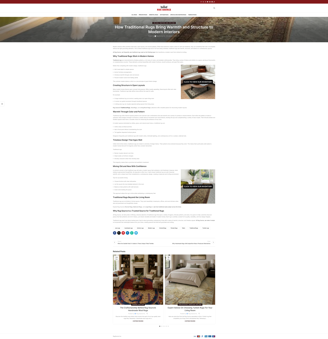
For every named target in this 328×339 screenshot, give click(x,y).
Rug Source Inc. (160, 36)
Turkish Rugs (191, 304)
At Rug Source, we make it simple (205, 220)
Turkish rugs (205, 228)
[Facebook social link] (201, 2)
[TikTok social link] (214, 2)
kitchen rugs (140, 228)
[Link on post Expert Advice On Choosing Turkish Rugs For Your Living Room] (190, 280)
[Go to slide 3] (163, 326)
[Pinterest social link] (210, 2)
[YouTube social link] (207, 2)
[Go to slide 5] (166, 326)
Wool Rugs (172, 23)
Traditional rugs (117, 60)
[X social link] (203, 2)
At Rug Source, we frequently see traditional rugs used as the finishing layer (134, 52)
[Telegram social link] (136, 233)
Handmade (135, 304)
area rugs (117, 228)
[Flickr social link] (212, 2)
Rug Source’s (121, 107)
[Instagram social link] (205, 2)
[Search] (214, 8)
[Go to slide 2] (161, 326)
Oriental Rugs (162, 228)
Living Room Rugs (183, 304)
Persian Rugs (174, 228)
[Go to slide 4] (164, 326)
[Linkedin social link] (127, 233)
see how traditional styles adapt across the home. (167, 207)
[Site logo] (164, 8)
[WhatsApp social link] (132, 233)
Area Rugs (156, 23)
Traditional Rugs (163, 23)
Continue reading (138, 321)
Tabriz (183, 228)
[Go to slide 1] (159, 326)
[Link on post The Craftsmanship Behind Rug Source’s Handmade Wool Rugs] (138, 280)
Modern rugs (151, 228)
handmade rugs (129, 228)
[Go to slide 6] (168, 326)
